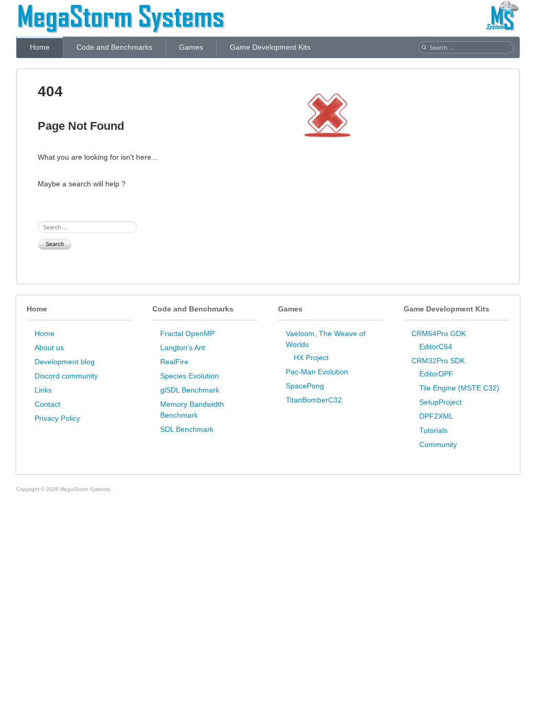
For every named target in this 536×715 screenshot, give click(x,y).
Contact (47, 404)
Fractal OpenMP (187, 333)
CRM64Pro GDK (438, 333)
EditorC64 (435, 346)
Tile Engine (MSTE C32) (459, 388)
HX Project (311, 357)
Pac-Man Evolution (317, 371)
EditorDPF (436, 374)
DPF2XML (436, 416)
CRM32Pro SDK (438, 360)
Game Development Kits (270, 47)
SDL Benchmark (187, 429)
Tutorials (433, 430)
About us (49, 347)
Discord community (66, 376)
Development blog (65, 362)
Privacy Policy (57, 418)
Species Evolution (189, 376)
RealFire (174, 362)
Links (43, 390)
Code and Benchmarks (114, 47)
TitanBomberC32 (314, 400)
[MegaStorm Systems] (121, 8)
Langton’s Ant (182, 347)
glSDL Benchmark (189, 390)
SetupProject (440, 402)
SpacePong (305, 386)
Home (40, 47)
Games (191, 47)
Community (438, 444)
